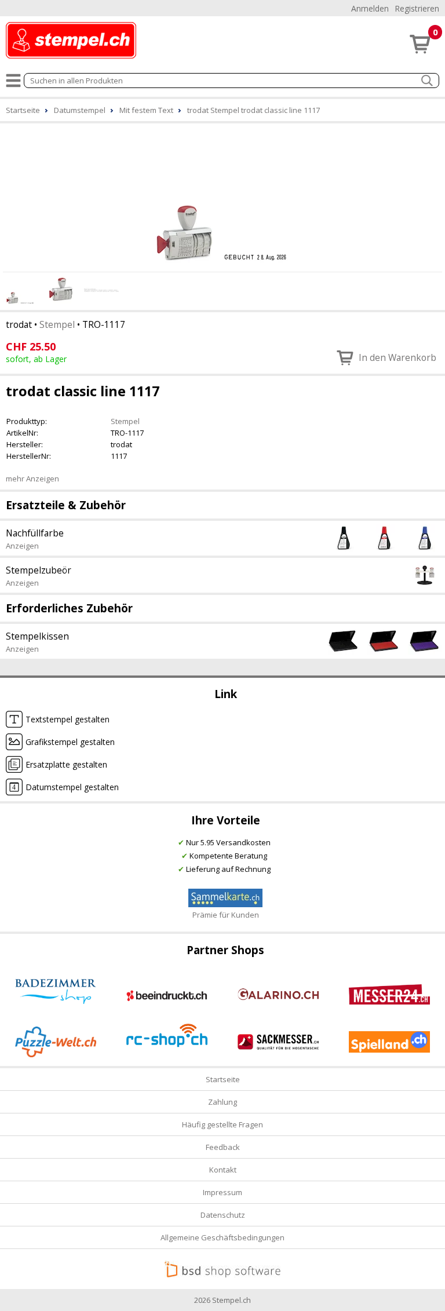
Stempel (57, 324)
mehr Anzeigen (32, 478)
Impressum (222, 1192)
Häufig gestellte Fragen (222, 1124)
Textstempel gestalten (67, 719)
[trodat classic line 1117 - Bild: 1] (222, 195)
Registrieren (417, 8)
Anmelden (370, 8)
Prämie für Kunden (225, 915)
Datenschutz (222, 1215)
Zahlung (222, 1102)
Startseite (223, 1079)
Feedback (223, 1147)
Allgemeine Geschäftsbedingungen (222, 1237)
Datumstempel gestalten (72, 787)
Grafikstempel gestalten (70, 741)
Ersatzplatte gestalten (66, 764)
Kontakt (222, 1169)
